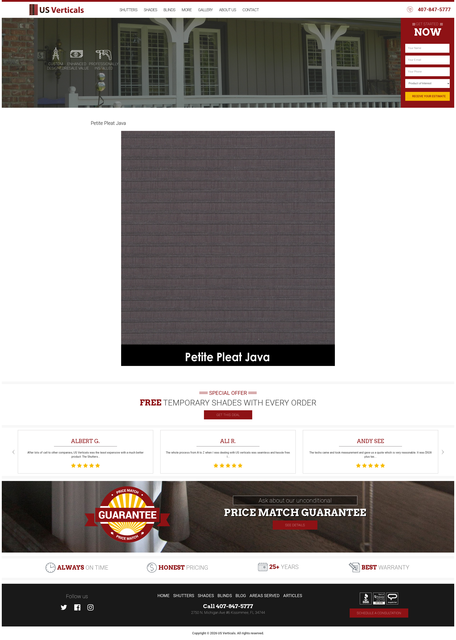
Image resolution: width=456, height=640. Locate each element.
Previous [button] (13, 445)
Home (163, 595)
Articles (292, 595)
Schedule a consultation (379, 613)
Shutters (128, 10)
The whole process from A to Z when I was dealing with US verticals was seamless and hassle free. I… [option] (228, 448)
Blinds (169, 10)
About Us (227, 10)
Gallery (205, 10)
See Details (295, 525)
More (187, 10)
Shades (150, 10)
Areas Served (265, 595)
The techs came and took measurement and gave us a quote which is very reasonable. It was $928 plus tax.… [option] (370, 448)
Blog (240, 595)
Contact (250, 10)
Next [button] (442, 445)
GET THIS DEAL (228, 415)
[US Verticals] (56, 10)
